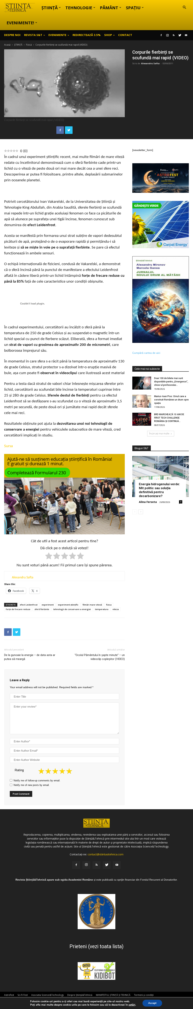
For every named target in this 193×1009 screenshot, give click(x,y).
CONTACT (125, 35)
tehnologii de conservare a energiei (72, 609)
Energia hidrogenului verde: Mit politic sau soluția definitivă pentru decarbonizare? (159, 490)
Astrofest (9, 995)
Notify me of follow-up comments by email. (37, 780)
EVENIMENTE (57, 35)
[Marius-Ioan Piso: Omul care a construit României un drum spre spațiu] (141, 401)
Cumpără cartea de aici (146, 352)
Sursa (8, 446)
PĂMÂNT (109, 7)
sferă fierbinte (41, 609)
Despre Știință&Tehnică (79, 995)
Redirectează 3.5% (87, 35)
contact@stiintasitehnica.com (105, 854)
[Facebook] (161, 35)
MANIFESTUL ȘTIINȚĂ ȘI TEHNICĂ (113, 995)
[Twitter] (180, 35)
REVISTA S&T (33, 35)
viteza (116, 609)
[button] (184, 8)
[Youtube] (186, 35)
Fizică (29, 44)
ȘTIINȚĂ (49, 7)
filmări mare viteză (92, 604)
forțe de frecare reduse (18, 609)
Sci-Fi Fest (23, 995)
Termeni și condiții (144, 995)
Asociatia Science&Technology (47, 995)
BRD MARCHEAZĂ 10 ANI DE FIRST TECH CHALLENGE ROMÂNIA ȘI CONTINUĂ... (169, 418)
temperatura (101, 609)
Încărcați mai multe (159, 433)
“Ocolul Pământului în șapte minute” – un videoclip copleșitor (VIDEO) (100, 657)
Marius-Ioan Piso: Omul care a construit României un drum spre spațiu (171, 399)
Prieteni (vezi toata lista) (96, 946)
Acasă (7, 44)
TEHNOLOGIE (78, 7)
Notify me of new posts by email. (32, 785)
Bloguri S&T (142, 448)
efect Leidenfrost (29, 604)
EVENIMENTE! (20, 22)
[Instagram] (167, 35)
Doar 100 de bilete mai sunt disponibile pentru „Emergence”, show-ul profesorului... (171, 381)
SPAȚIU (133, 7)
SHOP (108, 35)
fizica (109, 604)
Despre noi (12, 35)
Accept (152, 1003)
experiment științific (68, 604)
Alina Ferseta (148, 502)
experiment (48, 604)
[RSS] (173, 35)
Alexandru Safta (150, 63)
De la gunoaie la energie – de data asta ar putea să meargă (29, 657)
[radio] (48, 556)
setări (132, 1005)
